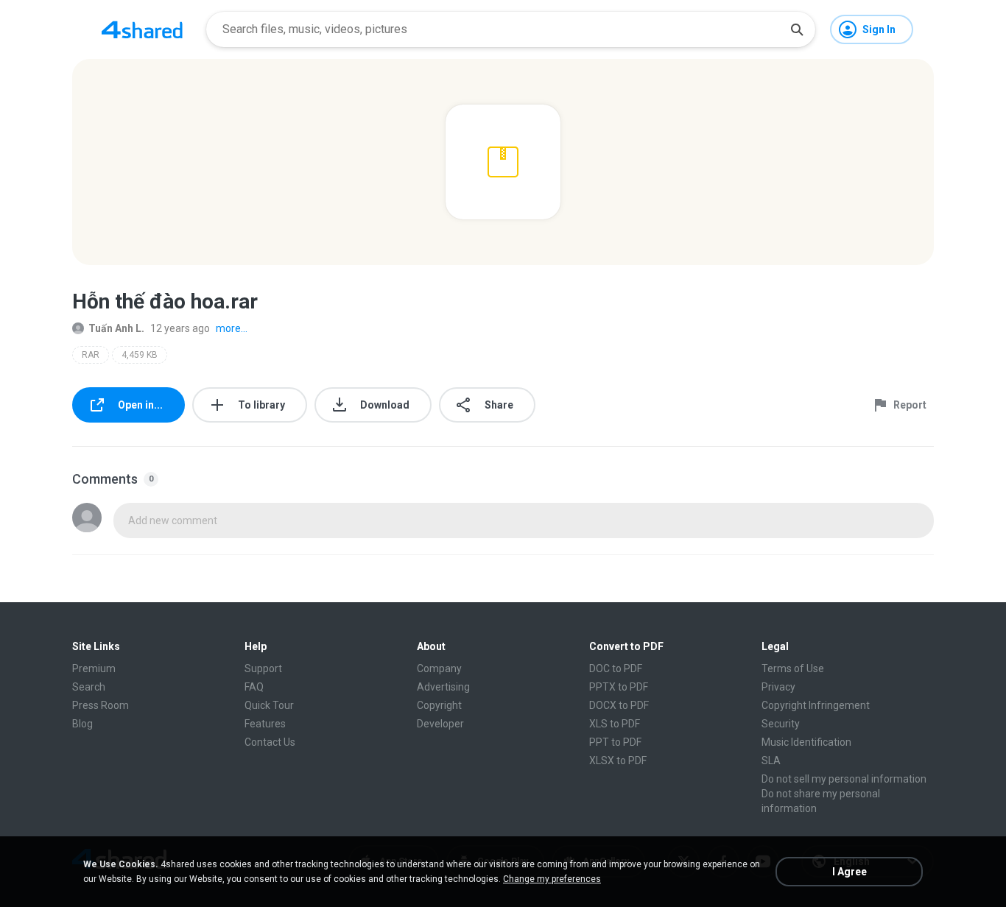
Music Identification (806, 742)
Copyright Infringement (815, 705)
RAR (90, 355)
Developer (440, 724)
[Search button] (797, 29)
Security (780, 724)
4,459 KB (140, 355)
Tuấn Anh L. (116, 328)
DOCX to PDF (619, 705)
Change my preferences (552, 879)
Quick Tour (269, 705)
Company (439, 668)
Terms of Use (792, 668)
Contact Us (270, 742)
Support (263, 668)
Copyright (439, 705)
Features (265, 724)
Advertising (443, 687)
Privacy (778, 687)
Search (88, 687)
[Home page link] (142, 29)
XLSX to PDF (618, 760)
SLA (771, 760)
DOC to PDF (615, 668)
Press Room (100, 705)
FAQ (254, 687)
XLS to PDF (614, 724)
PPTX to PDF (618, 687)
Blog (82, 724)
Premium (94, 668)
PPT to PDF (615, 742)
